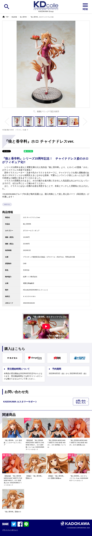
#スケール (7, 204)
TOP (7, 17)
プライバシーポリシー (10, 530)
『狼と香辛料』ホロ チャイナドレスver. (42, 17)
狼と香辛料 (23, 17)
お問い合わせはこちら (81, 402)
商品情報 (14, 17)
